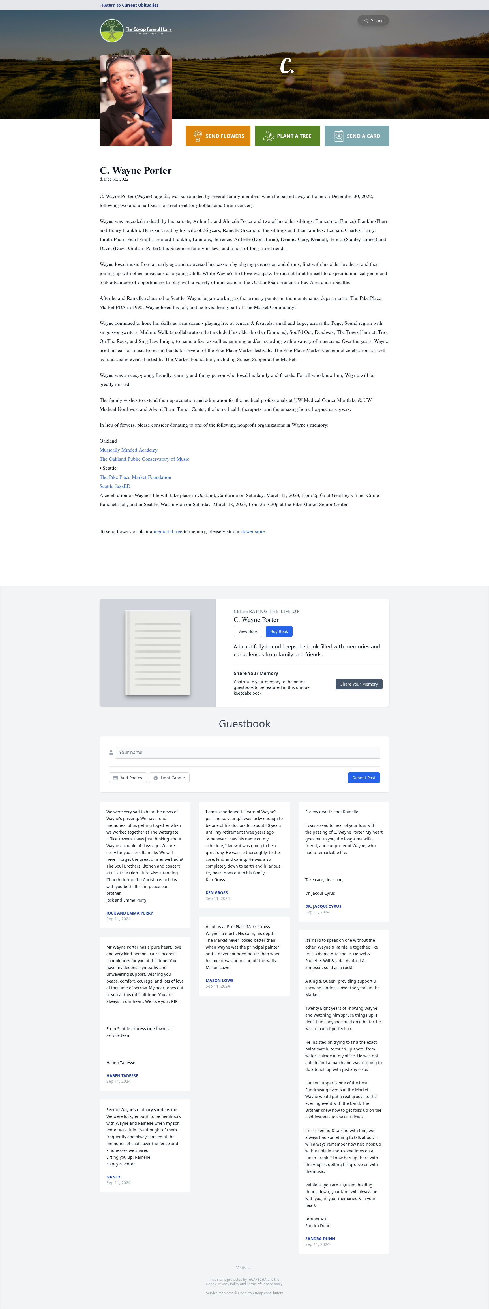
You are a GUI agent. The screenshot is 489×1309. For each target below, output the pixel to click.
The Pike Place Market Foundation (135, 476)
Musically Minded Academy (129, 449)
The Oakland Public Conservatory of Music (144, 458)
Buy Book (279, 631)
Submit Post (364, 777)
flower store (253, 531)
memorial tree (168, 531)
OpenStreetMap (250, 1293)
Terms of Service (260, 1284)
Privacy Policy (228, 1284)
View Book (248, 631)
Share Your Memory (359, 684)
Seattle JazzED (115, 485)
